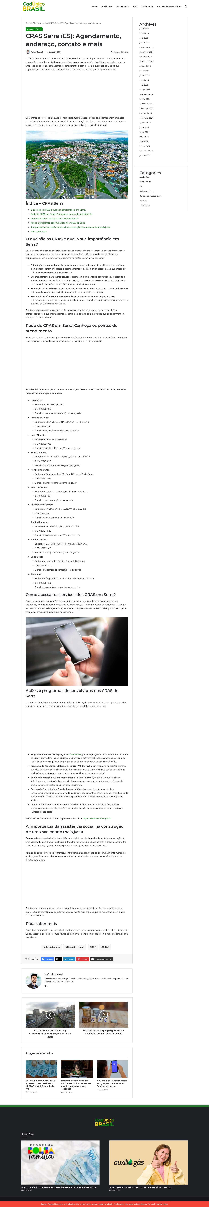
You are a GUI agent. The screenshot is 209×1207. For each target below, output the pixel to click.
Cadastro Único (41, 23)
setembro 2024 (146, 118)
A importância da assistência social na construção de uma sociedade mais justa (70, 227)
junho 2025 (144, 75)
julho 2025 (144, 71)
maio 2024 (144, 137)
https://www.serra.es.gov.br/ (97, 818)
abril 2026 (143, 38)
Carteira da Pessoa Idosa (169, 6)
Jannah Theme (47, 1204)
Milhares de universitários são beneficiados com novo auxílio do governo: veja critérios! (76, 1084)
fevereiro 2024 (146, 151)
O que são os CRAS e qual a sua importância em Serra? (58, 209)
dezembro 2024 (146, 104)
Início (30, 23)
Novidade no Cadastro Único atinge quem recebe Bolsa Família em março (112, 1083)
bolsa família (75, 754)
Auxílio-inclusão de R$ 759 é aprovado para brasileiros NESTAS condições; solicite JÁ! (40, 1084)
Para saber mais (39, 231)
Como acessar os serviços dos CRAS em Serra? (55, 218)
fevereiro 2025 (146, 94)
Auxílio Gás (106, 6)
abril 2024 (143, 141)
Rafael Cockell (37, 52)
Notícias (143, 200)
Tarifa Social (147, 6)
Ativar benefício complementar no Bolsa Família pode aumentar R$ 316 (58, 1187)
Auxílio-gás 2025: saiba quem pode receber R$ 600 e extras (140, 1187)
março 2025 (144, 89)
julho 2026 (144, 28)
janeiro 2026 (145, 42)
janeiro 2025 (145, 99)
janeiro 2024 (145, 155)
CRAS (106, 947)
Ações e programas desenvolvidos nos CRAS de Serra (58, 222)
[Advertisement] (77, 95)
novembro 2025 (146, 52)
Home (94, 6)
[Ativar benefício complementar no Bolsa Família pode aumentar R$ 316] (60, 1162)
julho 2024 (144, 127)
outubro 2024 (145, 113)
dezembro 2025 (146, 47)
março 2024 (144, 146)
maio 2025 (144, 80)
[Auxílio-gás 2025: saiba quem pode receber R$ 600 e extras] (148, 1162)
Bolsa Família (122, 6)
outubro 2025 (145, 56)
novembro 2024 (146, 108)
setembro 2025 (146, 61)
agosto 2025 (145, 66)
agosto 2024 (145, 122)
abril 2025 (143, 85)
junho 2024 (144, 132)
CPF (93, 947)
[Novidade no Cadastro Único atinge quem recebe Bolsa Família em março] (112, 1069)
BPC (135, 6)
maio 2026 (144, 33)
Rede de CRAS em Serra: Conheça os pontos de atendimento (61, 214)
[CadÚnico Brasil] (33, 6)
